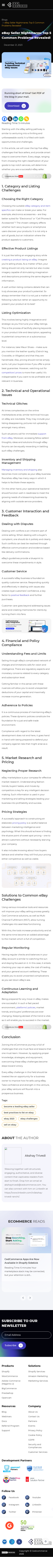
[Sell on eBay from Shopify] (26, 625)
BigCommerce (9, 1388)
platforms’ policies (25, 1007)
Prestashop (7, 1393)
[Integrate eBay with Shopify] (26, 176)
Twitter (12, 1512)
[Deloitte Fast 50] (27, 1527)
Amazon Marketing (38, 1376)
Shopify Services (36, 1371)
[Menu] (3, 5)
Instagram (14, 1504)
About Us (33, 1412)
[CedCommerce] (17, 4)
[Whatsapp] (21, 118)
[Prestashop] (12, 1479)
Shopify (5, 1371)
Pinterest (37, 1512)
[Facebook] (4, 118)
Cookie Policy (35, 1435)
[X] (9, 118)
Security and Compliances (35, 1446)
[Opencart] (12, 1469)
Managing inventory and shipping (19, 469)
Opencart (6, 1398)
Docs (4, 1421)
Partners (32, 1421)
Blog (4, 1412)
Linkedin (36, 1504)
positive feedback (20, 595)
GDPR (31, 1440)
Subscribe (10, 1345)
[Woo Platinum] (35, 1469)
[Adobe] (35, 1479)
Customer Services (37, 1452)
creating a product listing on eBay (19, 259)
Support (6, 1430)
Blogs (4, 19)
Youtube (36, 1497)
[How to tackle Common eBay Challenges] (26, 875)
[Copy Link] (26, 118)
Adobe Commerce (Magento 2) (11, 1382)
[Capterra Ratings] (9, 1527)
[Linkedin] (15, 118)
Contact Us (33, 1416)
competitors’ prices (12, 372)
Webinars (6, 1416)
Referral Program (10, 1426)
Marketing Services (38, 1381)
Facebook (14, 1497)
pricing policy (19, 823)
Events (31, 1426)
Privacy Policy (35, 1430)
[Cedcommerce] (39, 1542)
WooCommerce (10, 1376)
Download (13, 106)
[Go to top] (45, 1541)
